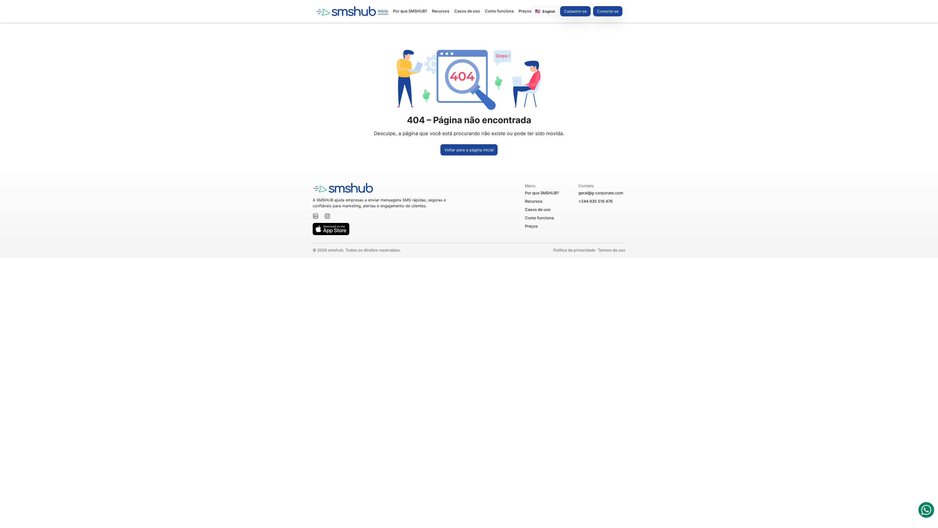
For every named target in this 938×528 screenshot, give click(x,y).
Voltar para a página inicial (469, 149)
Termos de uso (611, 250)
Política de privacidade (574, 250)
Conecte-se (607, 11)
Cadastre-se (575, 11)
